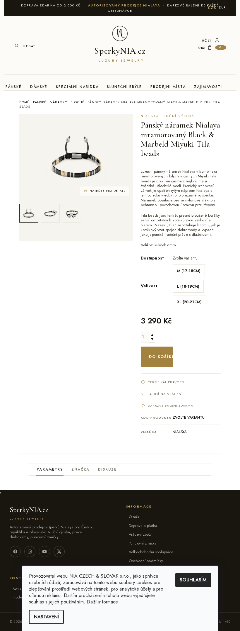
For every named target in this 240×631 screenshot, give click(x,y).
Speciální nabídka (77, 86)
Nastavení (46, 616)
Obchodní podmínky (146, 561)
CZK (212, 8)
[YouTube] (44, 551)
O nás (134, 517)
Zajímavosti (208, 86)
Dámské (39, 86)
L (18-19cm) (188, 286)
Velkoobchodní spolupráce (151, 552)
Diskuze (107, 469)
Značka (80, 469)
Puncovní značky (142, 543)
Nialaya (179, 432)
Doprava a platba (143, 525)
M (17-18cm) (188, 271)
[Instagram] (29, 551)
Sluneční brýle (124, 86)
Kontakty (19, 588)
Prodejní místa (168, 86)
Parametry (50, 469)
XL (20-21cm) (189, 302)
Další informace (102, 601)
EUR (222, 7)
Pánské (14, 86)
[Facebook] (15, 551)
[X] (59, 551)
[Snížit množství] (152, 339)
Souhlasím (193, 579)
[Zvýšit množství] (152, 334)
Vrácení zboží (140, 534)
